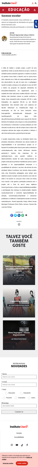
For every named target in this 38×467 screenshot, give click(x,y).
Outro (33, 398)
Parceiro (9, 398)
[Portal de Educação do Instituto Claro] (19, 429)
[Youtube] (17, 445)
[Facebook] (27, 445)
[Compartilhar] (11, 215)
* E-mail (4, 382)
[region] (19, 460)
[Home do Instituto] (9, 3)
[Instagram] (12, 445)
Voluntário (21, 398)
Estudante (27, 393)
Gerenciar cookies (8, 463)
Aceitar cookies (21, 463)
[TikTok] (22, 445)
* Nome (4, 374)
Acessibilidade (19, 437)
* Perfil (3, 389)
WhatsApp (5, 403)
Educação (19, 10)
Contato (19, 433)
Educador (11, 393)
